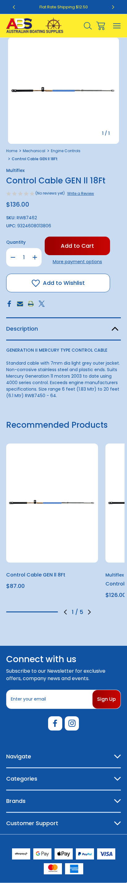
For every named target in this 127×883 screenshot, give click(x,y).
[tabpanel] (52, 519)
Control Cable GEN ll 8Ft (35, 574)
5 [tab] (52, 611)
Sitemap (95, 840)
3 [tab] (32, 611)
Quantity (16, 242)
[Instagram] (72, 723)
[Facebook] (9, 304)
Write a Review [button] (80, 193)
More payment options (77, 262)
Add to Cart (52, 554)
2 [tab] (22, 611)
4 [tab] (42, 611)
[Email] (20, 304)
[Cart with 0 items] (100, 26)
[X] (42, 304)
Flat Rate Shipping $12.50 (63, 7)
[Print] (31, 304)
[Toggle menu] (117, 25)
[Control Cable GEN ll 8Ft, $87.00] (52, 503)
